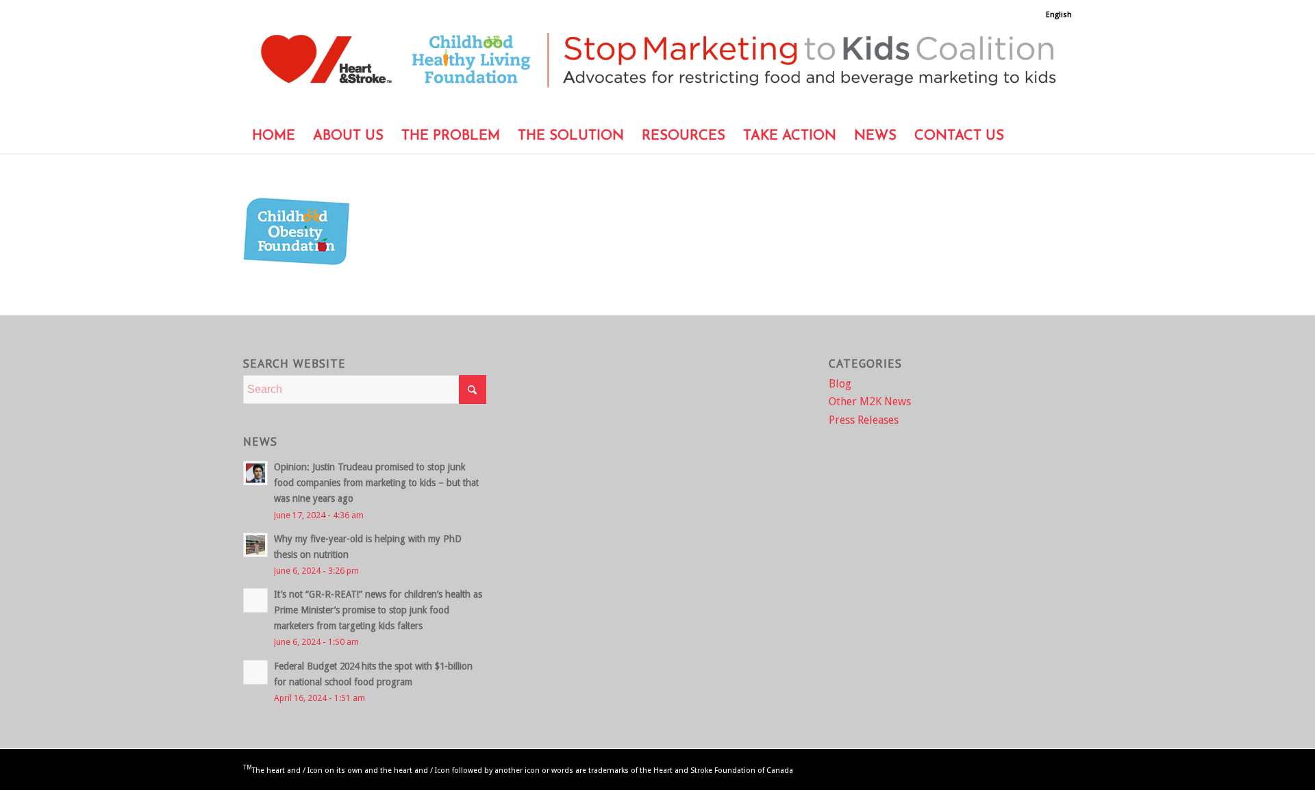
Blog (840, 383)
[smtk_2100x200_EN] (657, 69)
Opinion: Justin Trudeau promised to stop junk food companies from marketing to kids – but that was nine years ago (376, 482)
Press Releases (864, 419)
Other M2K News (870, 401)
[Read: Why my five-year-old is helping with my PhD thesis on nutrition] (255, 545)
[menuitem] (1055, 15)
